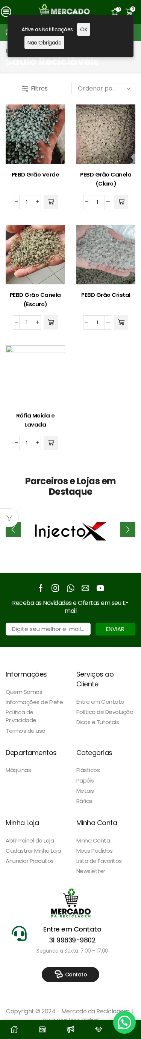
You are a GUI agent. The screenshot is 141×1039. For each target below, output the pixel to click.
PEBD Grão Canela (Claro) (105, 179)
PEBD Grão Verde (35, 174)
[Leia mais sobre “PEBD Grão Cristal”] (121, 322)
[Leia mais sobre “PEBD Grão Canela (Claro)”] (121, 202)
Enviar (115, 629)
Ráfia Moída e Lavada (35, 420)
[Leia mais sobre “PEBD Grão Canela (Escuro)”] (51, 322)
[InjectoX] (70, 529)
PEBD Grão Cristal (105, 295)
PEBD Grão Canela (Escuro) (35, 299)
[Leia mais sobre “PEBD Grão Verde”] (51, 202)
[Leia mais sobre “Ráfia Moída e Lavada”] (51, 443)
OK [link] (83, 29)
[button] (127, 529)
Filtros (39, 88)
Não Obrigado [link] (44, 42)
